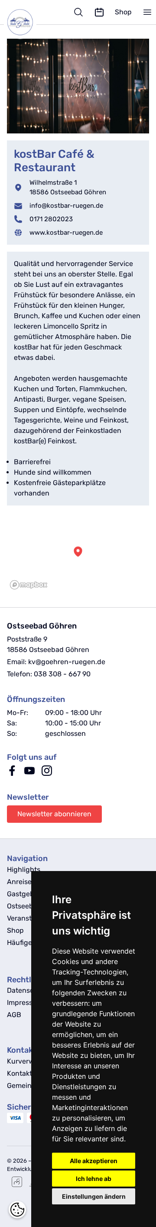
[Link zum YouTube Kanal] (29, 773)
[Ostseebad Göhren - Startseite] (20, 22)
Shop (123, 12)
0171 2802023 (51, 219)
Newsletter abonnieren (54, 814)
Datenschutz (28, 990)
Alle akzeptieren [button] (93, 1160)
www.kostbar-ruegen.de (66, 232)
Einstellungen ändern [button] (94, 1196)
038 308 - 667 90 (62, 674)
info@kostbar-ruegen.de (66, 205)
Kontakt (19, 1073)
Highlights (23, 869)
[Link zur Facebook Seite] (12, 773)
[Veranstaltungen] (99, 12)
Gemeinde (23, 1085)
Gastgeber (24, 894)
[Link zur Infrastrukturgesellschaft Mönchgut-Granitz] (17, 1182)
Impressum (25, 1002)
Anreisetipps (27, 882)
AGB (14, 1015)
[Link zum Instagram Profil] (47, 773)
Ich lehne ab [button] (93, 1178)
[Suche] (78, 12)
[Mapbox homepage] (29, 585)
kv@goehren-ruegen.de (66, 662)
